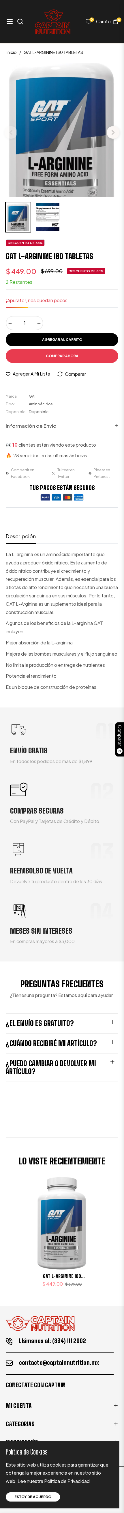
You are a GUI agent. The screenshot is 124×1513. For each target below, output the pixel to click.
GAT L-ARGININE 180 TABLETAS (62, 1276)
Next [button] (113, 132)
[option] (62, 130)
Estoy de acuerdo (32, 1497)
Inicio (12, 52)
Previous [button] (11, 132)
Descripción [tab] (21, 536)
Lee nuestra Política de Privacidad (54, 1481)
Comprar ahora (62, 356)
